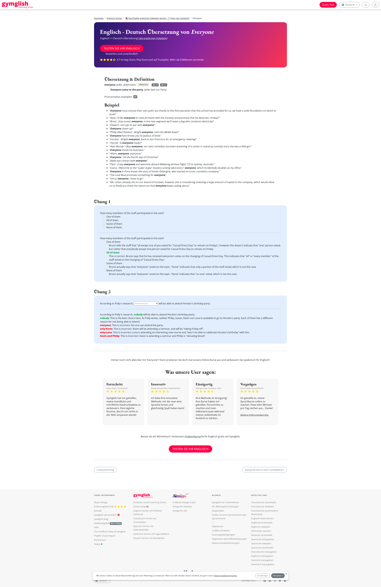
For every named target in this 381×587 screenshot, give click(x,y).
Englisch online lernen (262, 518)
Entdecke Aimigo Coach (184, 502)
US (165, 85)
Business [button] (216, 495)
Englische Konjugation (262, 556)
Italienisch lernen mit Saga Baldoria (151, 533)
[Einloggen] (375, 5)
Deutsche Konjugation (262, 560)
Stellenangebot (107, 523)
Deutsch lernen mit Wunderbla (148, 538)
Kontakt (98, 510)
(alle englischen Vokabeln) (152, 38)
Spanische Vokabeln (261, 543)
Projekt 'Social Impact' (105, 535)
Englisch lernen (114, 18)
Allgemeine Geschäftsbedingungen (229, 538)
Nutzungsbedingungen (223, 534)
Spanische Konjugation (262, 539)
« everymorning (105, 469)
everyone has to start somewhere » (264, 469)
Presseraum (100, 539)
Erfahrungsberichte (104, 506)
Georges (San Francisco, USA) (208, 388)
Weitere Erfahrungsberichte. (254, 415)
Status (97, 544)
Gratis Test (328, 4)
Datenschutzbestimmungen (225, 575)
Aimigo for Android (182, 506)
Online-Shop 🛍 (141, 506)
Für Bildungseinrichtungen (225, 506)
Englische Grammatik (261, 522)
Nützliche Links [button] (259, 495)
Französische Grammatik (263, 502)
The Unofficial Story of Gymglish (110, 531)
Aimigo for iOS (180, 510)
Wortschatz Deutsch (261, 531)
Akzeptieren (278, 575)
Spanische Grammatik (262, 547)
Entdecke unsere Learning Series (149, 502)
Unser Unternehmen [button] (104, 495)
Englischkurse (193, 436)
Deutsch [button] (350, 4)
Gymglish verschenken (105, 514)
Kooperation (218, 510)
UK (157, 85)
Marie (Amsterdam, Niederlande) (165, 388)
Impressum (217, 526)
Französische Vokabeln (262, 506)
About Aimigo (100, 502)
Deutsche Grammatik (261, 535)
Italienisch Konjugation (262, 564)
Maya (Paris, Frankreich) (117, 388)
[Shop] (365, 5)
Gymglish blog (101, 519)
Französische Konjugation (264, 551)
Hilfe (96, 527)
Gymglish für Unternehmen (225, 502)
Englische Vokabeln (260, 526)
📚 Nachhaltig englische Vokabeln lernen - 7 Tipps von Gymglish (157, 18)
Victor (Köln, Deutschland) (251, 388)
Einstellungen (262, 575)
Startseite (99, 18)
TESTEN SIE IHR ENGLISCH (122, 48)
